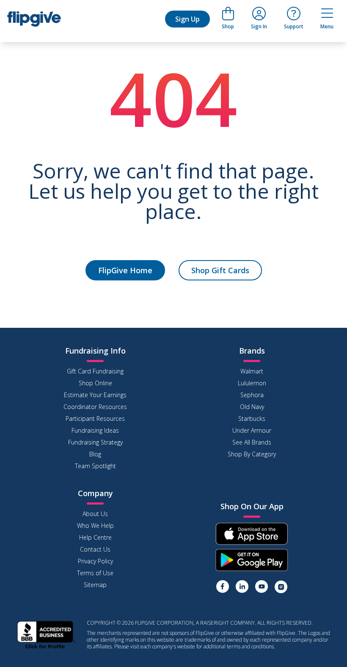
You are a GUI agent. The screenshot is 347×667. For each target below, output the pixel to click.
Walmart (251, 371)
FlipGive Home (125, 270)
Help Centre (95, 537)
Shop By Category (252, 454)
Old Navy (252, 407)
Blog (95, 454)
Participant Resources (95, 418)
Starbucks (251, 418)
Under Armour (251, 430)
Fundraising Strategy (95, 442)
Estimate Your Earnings (95, 395)
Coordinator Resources (95, 407)
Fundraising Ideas (95, 430)
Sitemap (95, 585)
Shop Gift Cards (220, 270)
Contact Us (95, 549)
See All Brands (251, 442)
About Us (95, 514)
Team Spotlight (95, 466)
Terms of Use (95, 573)
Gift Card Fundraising (95, 371)
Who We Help (95, 526)
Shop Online (95, 383)
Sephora (252, 395)
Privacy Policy (95, 561)
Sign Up (187, 19)
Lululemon (252, 383)
